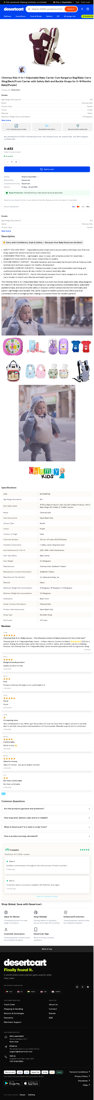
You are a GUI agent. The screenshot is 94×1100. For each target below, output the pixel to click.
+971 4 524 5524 (16, 1061)
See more (6, 120)
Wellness (7, 16)
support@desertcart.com (21, 1051)
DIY (58, 16)
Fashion (49, 16)
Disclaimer (84, 1080)
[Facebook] (88, 987)
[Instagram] (77, 987)
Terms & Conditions (79, 1072)
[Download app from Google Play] (12, 1083)
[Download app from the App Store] (31, 1083)
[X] (82, 987)
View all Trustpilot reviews (47, 896)
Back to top (47, 949)
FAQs (86, 1085)
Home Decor (21, 16)
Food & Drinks (36, 16)
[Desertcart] (14, 9)
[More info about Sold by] (38, 177)
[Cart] (87, 9)
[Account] (82, 9)
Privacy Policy (82, 1076)
